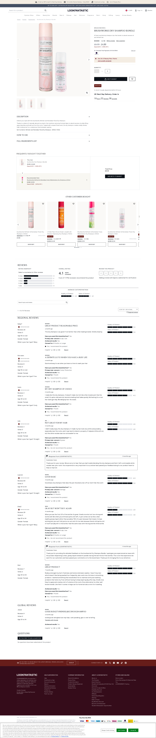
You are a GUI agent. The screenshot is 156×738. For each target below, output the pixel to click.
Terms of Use (64, 736)
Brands (24, 19)
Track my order (48, 694)
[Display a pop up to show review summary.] (29, 235)
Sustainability (71, 686)
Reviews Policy (72, 688)
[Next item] (138, 224)
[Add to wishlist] (132, 79)
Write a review (111, 41)
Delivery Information (49, 686)
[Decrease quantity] (96, 71)
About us (94, 678)
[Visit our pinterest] (126, 663)
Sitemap (94, 697)
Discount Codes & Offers (99, 688)
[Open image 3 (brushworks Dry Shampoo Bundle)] (41, 103)
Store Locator (119, 678)
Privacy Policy (71, 680)
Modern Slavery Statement (75, 684)
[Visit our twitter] (110, 663)
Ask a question (120, 41)
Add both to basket (115, 176)
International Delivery (50, 688)
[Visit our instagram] (114, 663)
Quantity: (97, 67)
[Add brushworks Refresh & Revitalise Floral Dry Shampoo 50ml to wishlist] (134, 204)
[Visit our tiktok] (122, 663)
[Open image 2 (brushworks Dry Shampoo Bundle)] (31, 103)
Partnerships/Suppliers (98, 696)
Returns (46, 684)
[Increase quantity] (107, 71)
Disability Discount (97, 690)
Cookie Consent (21, 690)
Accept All (133, 730)
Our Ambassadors (97, 692)
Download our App (49, 680)
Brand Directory (96, 682)
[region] (78, 730)
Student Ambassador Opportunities (102, 705)
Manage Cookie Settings (108, 730)
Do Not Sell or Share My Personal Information (26, 693)
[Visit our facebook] (106, 663)
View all (133, 50)
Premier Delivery (48, 692)
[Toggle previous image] (18, 59)
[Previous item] (18, 224)
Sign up (71, 663)
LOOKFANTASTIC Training (122, 684)
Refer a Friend (95, 699)
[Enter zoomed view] (87, 93)
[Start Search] (45, 10)
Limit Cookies (121, 730)
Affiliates (94, 694)
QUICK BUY (31, 244)
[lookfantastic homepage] (78, 10)
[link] (138, 10)
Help (45, 678)
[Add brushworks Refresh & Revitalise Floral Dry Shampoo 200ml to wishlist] (43, 204)
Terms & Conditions (73, 678)
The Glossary (95, 680)
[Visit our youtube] (118, 663)
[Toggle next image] (89, 59)
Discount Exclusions (49, 682)
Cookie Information (73, 682)
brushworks (32, 19)
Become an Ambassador (98, 703)
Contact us (47, 690)
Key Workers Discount (98, 701)
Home (18, 19)
